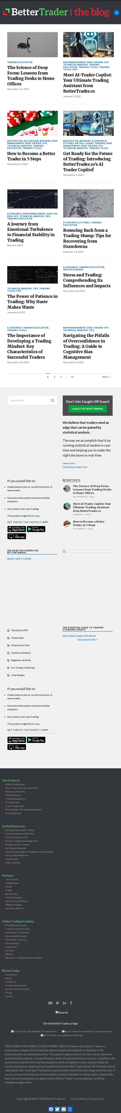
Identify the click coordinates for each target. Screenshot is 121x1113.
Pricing (8, 992)
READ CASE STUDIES (19, 558)
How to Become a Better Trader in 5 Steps (31, 156)
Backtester (15, 141)
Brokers (45, 141)
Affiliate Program (13, 904)
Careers (9, 996)
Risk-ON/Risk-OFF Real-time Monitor (23, 809)
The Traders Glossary (16, 939)
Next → (107, 377)
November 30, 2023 (18, 362)
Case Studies (18, 674)
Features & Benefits (15, 791)
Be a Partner (11, 894)
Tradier (8, 890)
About (8, 978)
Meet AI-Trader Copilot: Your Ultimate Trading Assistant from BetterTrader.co (87, 83)
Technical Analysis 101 (16, 837)
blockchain (31, 141)
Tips (47, 216)
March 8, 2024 (15, 245)
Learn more (69, 463)
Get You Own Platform (16, 901)
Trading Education (19, 62)
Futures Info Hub (20, 645)
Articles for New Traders (17, 844)
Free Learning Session (16, 936)
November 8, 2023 (73, 362)
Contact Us (11, 981)
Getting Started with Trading (19, 830)
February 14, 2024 (73, 251)
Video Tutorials (12, 862)
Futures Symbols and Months (19, 833)
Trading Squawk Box (15, 798)
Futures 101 (11, 947)
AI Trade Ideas (12, 802)
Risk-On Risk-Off (98, 62)
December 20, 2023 (74, 290)
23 (72, 377)
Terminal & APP (19, 630)
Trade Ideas (17, 637)
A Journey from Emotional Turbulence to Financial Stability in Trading (31, 232)
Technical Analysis (75, 64)
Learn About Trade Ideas (17, 932)
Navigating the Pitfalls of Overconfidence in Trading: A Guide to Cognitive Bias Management (86, 346)
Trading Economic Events (17, 928)
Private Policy (78, 1098)
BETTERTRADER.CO (30, 521)
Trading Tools (88, 67)
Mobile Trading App (14, 784)
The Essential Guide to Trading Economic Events (29, 851)
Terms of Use (97, 1098)
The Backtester (13, 795)
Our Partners (11, 879)
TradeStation (11, 883)
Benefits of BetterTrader (17, 989)
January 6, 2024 (16, 312)
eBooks (9, 954)
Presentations (12, 943)
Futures (68, 143)
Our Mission (11, 974)
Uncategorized (73, 269)
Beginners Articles (21, 660)
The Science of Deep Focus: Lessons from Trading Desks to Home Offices (31, 75)
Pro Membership (13, 813)
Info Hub (9, 950)
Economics (99, 141)
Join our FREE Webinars (16, 855)
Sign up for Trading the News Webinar (24, 957)
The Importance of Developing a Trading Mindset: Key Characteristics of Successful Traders (29, 346)
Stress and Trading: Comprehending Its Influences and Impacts (86, 280)
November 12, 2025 (18, 89)
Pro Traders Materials (23, 667)
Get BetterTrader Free (75, 466)
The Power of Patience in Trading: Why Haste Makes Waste (32, 302)
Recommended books (15, 925)
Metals (79, 143)
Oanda (8, 886)
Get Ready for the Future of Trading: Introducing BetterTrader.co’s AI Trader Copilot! (87, 161)
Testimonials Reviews (16, 985)
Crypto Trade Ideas (14, 806)
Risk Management (74, 62)
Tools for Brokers (13, 897)
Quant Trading (95, 143)
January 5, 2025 (72, 96)
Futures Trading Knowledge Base (21, 841)
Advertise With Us (14, 908)
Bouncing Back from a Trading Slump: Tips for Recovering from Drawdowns (87, 238)
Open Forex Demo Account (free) (21, 788)
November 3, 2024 (17, 164)
